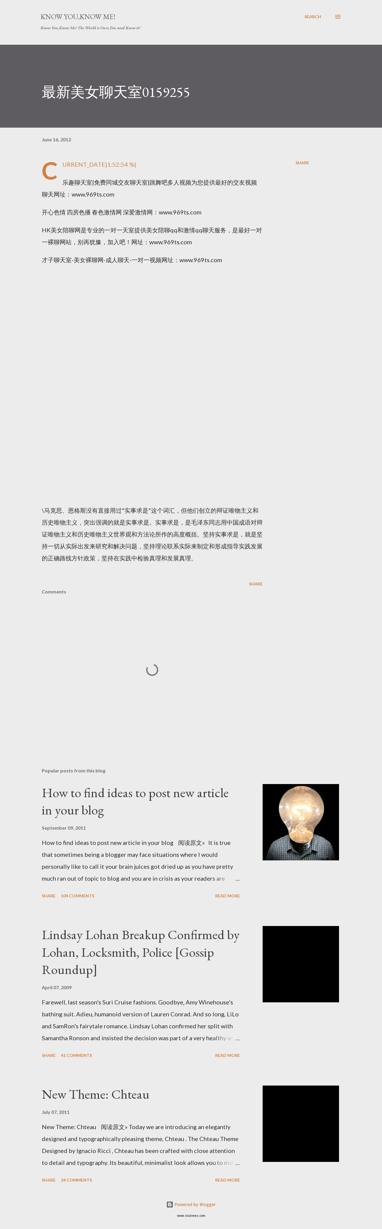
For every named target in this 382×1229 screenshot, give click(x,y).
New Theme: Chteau (96, 1094)
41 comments (76, 1055)
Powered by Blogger (194, 1204)
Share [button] (302, 162)
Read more (227, 895)
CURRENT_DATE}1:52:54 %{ (99, 164)
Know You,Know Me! (78, 16)
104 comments (77, 895)
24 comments (76, 1179)
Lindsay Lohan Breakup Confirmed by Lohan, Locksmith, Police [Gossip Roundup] (141, 952)
